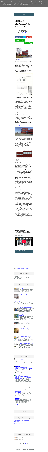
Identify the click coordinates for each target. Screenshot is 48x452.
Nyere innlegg (20, 40)
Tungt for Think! (17, 301)
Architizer (17, 366)
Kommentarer (18, 439)
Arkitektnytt (18, 385)
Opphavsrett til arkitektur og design (26, 343)
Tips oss (28, 280)
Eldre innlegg (28, 43)
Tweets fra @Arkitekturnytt (19, 413)
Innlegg (17, 437)
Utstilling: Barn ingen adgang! (25, 336)
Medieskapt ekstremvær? (19, 351)
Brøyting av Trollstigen (18, 423)
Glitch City (17, 399)
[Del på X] (24, 37)
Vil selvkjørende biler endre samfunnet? (24, 315)
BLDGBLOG (17, 398)
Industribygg (22, 32)
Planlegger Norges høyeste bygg (25, 307)
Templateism (31, 449)
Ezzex (19, 59)
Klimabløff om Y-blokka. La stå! (25, 294)
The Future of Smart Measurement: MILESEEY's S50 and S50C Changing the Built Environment (23, 377)
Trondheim (27, 32)
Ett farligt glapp (18, 392)
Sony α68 (16, 430)
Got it (27, 6)
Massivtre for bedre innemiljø (25, 328)
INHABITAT (17, 375)
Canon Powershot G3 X (18, 425)
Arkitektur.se (18, 391)
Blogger (25, 443)
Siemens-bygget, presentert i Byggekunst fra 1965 (23, 124)
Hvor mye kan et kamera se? (20, 427)
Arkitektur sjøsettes (19, 386)
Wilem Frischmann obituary (21, 360)
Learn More (22, 6)
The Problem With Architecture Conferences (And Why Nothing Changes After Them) (23, 368)
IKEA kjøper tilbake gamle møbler (26, 322)
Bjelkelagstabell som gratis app (25, 288)
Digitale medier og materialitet (23, 268)
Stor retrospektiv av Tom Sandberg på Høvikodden (21, 421)
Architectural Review (20, 404)
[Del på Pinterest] (27, 37)
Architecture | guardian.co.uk (22, 359)
